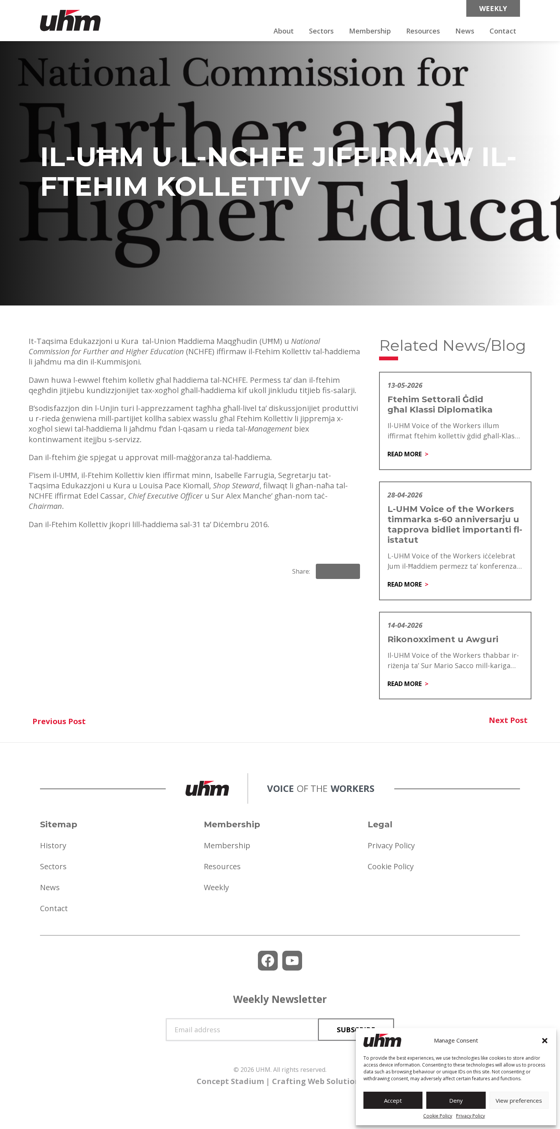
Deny (456, 1100)
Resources (423, 30)
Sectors (321, 30)
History (53, 845)
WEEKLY (493, 8)
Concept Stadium (230, 1081)
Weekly (216, 887)
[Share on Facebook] (325, 571)
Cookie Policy (437, 1116)
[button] (545, 1040)
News (464, 30)
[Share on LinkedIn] (337, 571)
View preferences (519, 1100)
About (284, 30)
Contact (503, 30)
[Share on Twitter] (350, 571)
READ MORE (404, 454)
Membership (370, 30)
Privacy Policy (470, 1116)
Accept (393, 1100)
